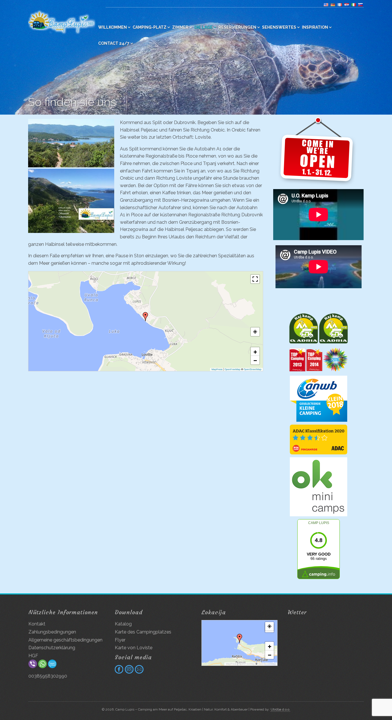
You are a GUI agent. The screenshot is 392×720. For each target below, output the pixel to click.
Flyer (120, 640)
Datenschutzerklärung (51, 647)
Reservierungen (237, 27)
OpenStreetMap (252, 369)
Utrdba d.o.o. (280, 709)
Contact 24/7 (113, 43)
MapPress (216, 369)
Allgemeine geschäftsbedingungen (65, 640)
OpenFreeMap (232, 369)
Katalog (123, 624)
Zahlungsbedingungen (52, 632)
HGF (33, 655)
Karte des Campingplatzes (143, 632)
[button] (145, 316)
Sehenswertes (279, 27)
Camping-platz (149, 27)
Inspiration (315, 27)
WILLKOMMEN (112, 27)
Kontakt (36, 624)
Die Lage (203, 27)
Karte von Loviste (133, 647)
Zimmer (180, 27)
